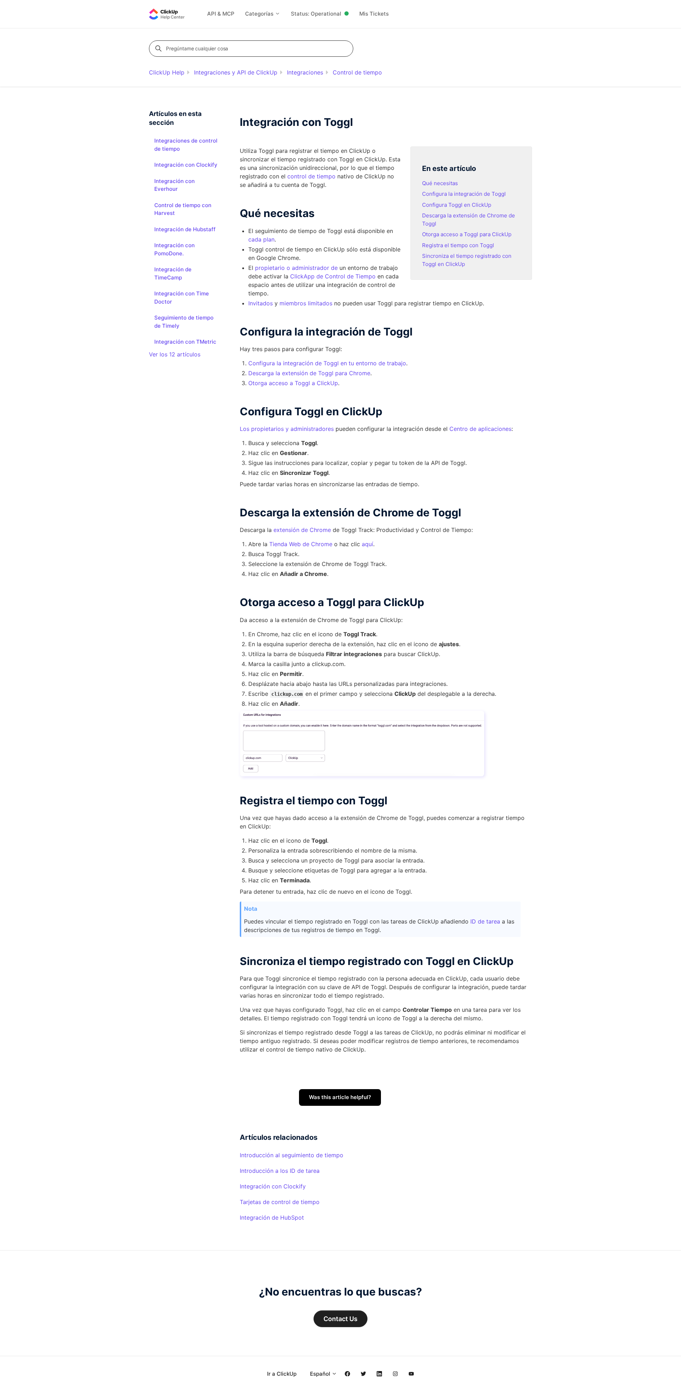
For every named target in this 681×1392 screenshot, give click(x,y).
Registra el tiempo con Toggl (458, 245)
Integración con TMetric (185, 341)
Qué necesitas (440, 183)
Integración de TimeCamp (173, 273)
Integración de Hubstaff (185, 229)
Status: (316, 13)
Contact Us (340, 1318)
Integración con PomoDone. (174, 249)
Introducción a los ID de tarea (280, 1170)
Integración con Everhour (174, 185)
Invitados (260, 303)
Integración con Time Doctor (181, 297)
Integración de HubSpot (272, 1217)
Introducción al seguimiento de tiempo (291, 1155)
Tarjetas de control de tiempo (280, 1201)
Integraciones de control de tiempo (185, 144)
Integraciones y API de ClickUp (235, 72)
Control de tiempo (357, 72)
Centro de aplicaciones (480, 428)
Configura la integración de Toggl (464, 193)
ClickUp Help (166, 72)
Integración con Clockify (273, 1186)
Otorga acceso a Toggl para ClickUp (466, 234)
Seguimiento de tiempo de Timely (184, 321)
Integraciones (305, 72)
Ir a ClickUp (282, 1373)
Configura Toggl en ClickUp (456, 204)
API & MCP (220, 13)
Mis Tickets (374, 13)
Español (321, 1373)
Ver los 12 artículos (174, 354)
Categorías (260, 13)
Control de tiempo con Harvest (182, 209)
